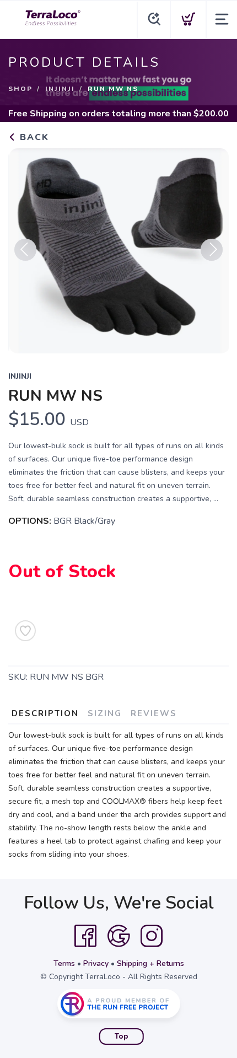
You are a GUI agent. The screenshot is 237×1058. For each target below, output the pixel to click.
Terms (64, 963)
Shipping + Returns (150, 963)
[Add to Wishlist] (25, 630)
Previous (25, 250)
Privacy (96, 963)
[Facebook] (85, 936)
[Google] (118, 936)
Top (121, 1036)
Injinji (60, 88)
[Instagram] (151, 936)
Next (212, 250)
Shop (20, 88)
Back (33, 137)
